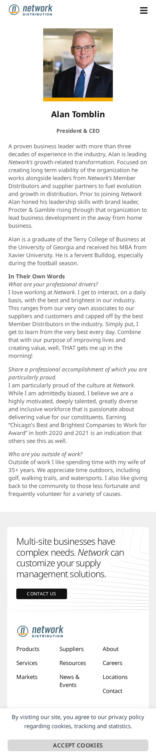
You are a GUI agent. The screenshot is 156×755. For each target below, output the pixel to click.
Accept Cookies (78, 745)
